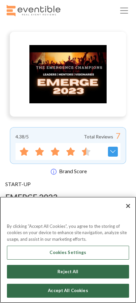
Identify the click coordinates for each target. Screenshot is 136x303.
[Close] (128, 206)
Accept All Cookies (68, 290)
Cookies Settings (68, 252)
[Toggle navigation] (124, 10)
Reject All (67, 271)
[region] (68, 250)
